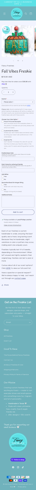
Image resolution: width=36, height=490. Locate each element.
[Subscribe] (29, 322)
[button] (4, 13)
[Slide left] (13, 61)
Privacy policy (22, 486)
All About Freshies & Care (13, 365)
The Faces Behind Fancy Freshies (17, 355)
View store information (12, 225)
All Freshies (8, 336)
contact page (20, 278)
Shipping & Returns (11, 369)
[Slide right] (22, 61)
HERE (28, 105)
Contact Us (8, 360)
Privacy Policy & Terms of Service (16, 374)
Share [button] (6, 285)
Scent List (8, 341)
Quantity (5, 87)
